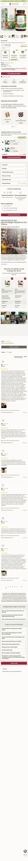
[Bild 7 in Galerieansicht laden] (25, 36)
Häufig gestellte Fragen (6, 179)
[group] (14, 341)
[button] (2, 4)
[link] (14, 1)
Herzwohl (7, 286)
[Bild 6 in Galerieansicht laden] (21, 36)
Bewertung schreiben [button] (14, 347)
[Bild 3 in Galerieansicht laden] (9, 36)
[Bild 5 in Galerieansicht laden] (17, 36)
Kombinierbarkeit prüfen (14, 215)
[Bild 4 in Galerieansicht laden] (13, 36)
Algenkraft (12, 148)
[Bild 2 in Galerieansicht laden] (5, 36)
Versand (4, 47)
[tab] (18, 357)
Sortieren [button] (3, 352)
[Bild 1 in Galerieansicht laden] (1, 36)
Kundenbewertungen (14, 183)
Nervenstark (12, 140)
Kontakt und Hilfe (14, 663)
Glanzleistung (20, 286)
